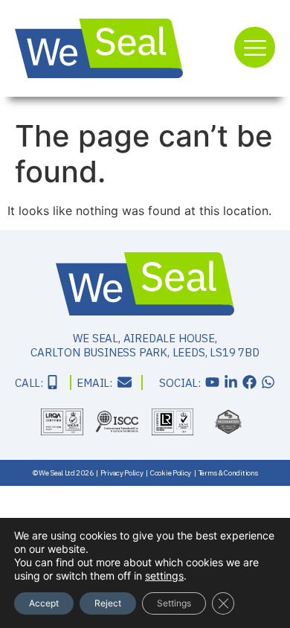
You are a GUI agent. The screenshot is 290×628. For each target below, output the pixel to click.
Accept (44, 603)
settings (164, 575)
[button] (254, 47)
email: (94, 383)
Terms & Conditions (228, 473)
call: (29, 383)
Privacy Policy (122, 473)
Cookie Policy (170, 473)
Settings (174, 603)
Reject (107, 603)
